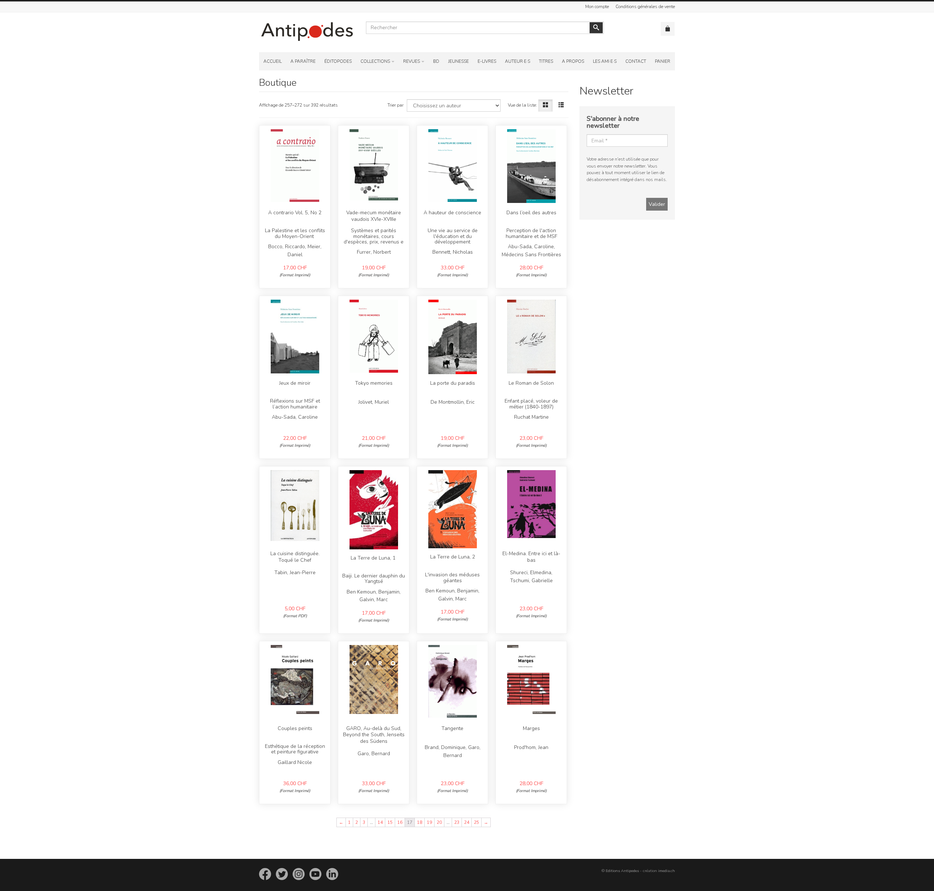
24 (466, 822)
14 (380, 822)
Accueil (272, 61)
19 (429, 822)
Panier (662, 61)
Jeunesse (458, 61)
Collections (375, 61)
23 (456, 822)
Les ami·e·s (605, 61)
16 (399, 822)
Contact (635, 61)
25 (476, 822)
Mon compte (597, 6)
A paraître (303, 61)
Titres (546, 61)
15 (390, 822)
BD (436, 61)
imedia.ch (666, 870)
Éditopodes (338, 61)
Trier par (395, 105)
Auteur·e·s (517, 61)
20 (439, 822)
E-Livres (487, 61)
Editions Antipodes (622, 870)
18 (419, 822)
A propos (573, 61)
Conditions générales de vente (645, 6)
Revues (411, 61)
